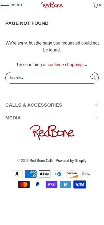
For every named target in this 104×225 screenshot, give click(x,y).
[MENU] (3, 5)
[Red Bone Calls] (52, 5)
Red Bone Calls (42, 161)
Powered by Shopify (71, 161)
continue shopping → (68, 64)
